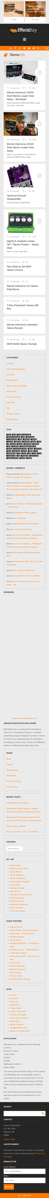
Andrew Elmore (16, 927)
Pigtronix (25, 456)
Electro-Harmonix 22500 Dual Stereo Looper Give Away (20, 147)
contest (10, 442)
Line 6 (13, 444)
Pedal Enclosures (17, 898)
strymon (16, 446)
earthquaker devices (28, 446)
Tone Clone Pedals (17, 911)
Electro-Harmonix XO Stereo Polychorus (22, 288)
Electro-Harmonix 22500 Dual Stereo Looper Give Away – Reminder (20, 96)
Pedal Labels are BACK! (16, 826)
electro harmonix (14, 437)
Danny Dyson (15, 940)
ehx (14, 434)
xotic (34, 453)
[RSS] (11, 48)
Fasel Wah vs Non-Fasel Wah (27, 576)
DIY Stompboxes (17, 875)
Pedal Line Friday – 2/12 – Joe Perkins (22, 832)
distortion (28, 444)
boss (9, 434)
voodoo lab (12, 456)
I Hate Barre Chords (18, 953)
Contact (9, 764)
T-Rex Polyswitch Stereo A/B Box (22, 307)
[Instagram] (24, 48)
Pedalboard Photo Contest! (25, 513)
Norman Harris (16, 976)
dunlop (34, 439)
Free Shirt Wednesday (15, 369)
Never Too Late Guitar (19, 1018)
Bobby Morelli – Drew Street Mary (24, 930)
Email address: (10, 1167)
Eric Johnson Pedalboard (24, 570)
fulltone (36, 444)
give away (30, 437)
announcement (13, 458)
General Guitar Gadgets (20, 881)
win (29, 453)
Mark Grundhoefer (17, 966)
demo (31, 449)
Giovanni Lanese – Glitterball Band (24, 950)
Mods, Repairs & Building (16, 386)
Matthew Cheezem (17, 969)
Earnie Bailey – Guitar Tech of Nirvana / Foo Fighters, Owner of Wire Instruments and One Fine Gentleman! (24, 486)
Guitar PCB (14, 885)
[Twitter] (33, 48)
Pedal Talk (10, 402)
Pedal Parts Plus (17, 901)
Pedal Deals (11, 391)
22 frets (13, 995)
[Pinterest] (29, 48)
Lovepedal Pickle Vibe (23, 529)
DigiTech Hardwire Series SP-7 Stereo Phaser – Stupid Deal (23, 244)
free (19, 453)
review (24, 451)
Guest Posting (12, 770)
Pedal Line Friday (13, 397)
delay (34, 442)
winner (20, 444)
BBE (31, 451)
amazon (27, 439)
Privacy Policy (12, 787)
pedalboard (12, 453)
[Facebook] (15, 48)
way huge (16, 451)
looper (29, 458)
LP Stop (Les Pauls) (18, 1015)
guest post (35, 456)
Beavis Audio (15, 865)
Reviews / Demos (13, 414)
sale (20, 439)
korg (40, 453)
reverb (23, 458)
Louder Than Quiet (18, 1011)
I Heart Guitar (15, 1008)
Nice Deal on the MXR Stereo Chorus (19, 268)
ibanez (10, 449)
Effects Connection (17, 878)
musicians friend (21, 449)
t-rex (36, 451)
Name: (6, 1176)
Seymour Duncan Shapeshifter (16, 197)
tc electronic (12, 439)
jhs (19, 456)
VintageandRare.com (18, 1028)
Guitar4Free (15, 1005)
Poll (7, 408)
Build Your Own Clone (19, 868)
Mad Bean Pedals (17, 888)
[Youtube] (38, 48)
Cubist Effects (15, 872)
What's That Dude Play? (20, 1031)
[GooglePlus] (20, 48)
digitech (18, 442)
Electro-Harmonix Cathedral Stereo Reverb (22, 326)
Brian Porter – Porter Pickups (22, 933)
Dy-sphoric (14, 998)
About (8, 759)
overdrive (26, 442)
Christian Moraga (17, 937)
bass (9, 451)
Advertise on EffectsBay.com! (25, 718)
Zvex (24, 453)
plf (8, 444)
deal (9, 446)
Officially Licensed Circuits (20, 895)
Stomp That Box (16, 908)
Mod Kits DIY (15, 891)
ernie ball (38, 449)
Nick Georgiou (16, 972)
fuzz (39, 442)
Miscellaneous (12, 380)
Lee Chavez (15, 963)
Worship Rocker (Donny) (20, 979)
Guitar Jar (14, 1002)
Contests (10, 363)
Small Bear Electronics (19, 904)
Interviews (10, 374)
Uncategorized (12, 419)
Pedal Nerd (14, 1021)
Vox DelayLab (20, 518)
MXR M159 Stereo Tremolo (22, 344)
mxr (23, 437)
